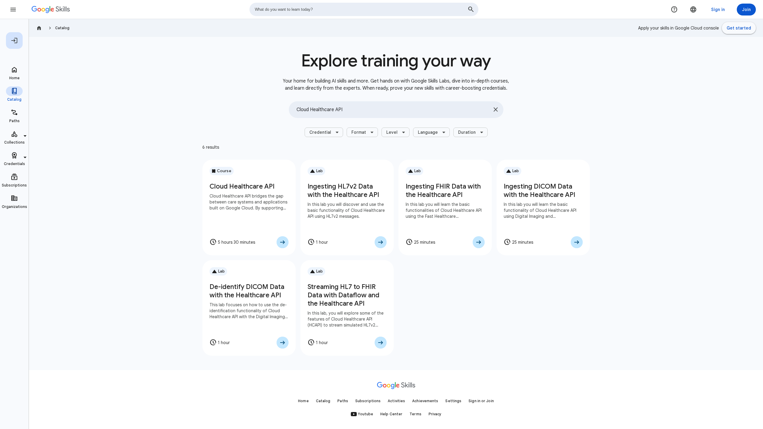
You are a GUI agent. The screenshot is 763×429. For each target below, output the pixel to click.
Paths (342, 401)
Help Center (391, 414)
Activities (396, 401)
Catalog (62, 28)
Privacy (435, 414)
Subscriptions (368, 401)
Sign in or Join (481, 401)
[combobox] (363, 9)
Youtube (365, 414)
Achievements (425, 401)
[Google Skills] (50, 9)
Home (303, 401)
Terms (415, 414)
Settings (453, 401)
